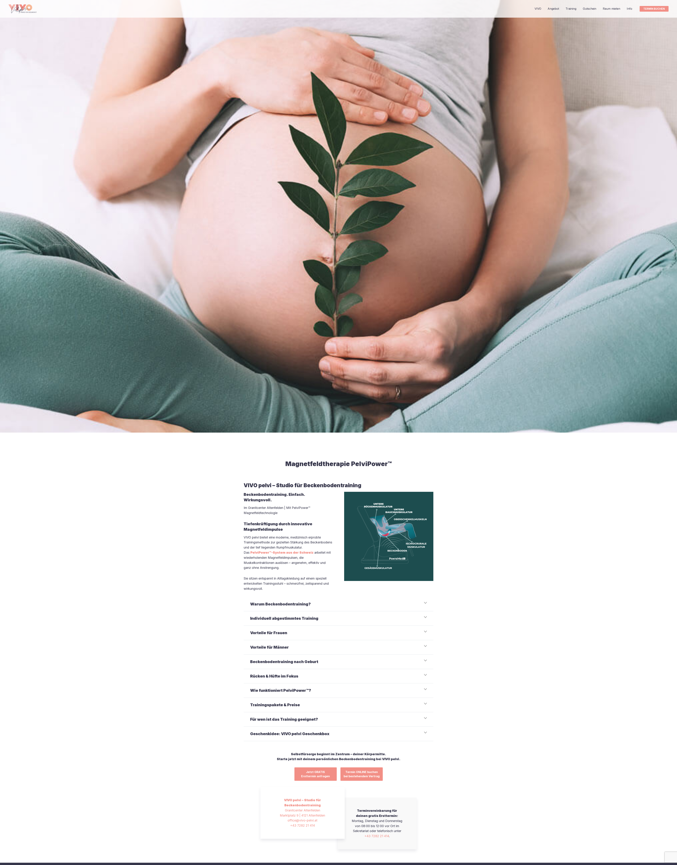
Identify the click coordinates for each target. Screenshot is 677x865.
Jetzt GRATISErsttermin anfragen (315, 774)
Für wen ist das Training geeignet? (284, 719)
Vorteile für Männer (269, 647)
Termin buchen (654, 8)
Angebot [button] (553, 8)
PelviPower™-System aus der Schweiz (281, 552)
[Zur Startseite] (22, 8)
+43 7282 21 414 (302, 825)
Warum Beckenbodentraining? (280, 604)
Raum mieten (611, 8)
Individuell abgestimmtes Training (284, 618)
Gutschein (589, 8)
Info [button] (629, 8)
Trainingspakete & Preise (275, 705)
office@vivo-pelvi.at (302, 820)
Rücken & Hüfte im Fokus (274, 676)
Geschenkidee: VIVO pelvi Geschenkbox (289, 733)
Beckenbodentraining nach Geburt (284, 661)
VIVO (538, 8)
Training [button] (571, 8)
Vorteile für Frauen (268, 632)
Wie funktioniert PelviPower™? (280, 690)
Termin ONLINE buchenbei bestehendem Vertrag (362, 774)
